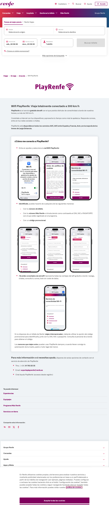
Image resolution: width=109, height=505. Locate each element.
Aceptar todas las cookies (54, 500)
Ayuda (89, 4)
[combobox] (26, 32)
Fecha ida (12, 41)
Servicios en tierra (10, 411)
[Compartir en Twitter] (14, 427)
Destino (60, 29)
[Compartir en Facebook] (18, 427)
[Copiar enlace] (4, 427)
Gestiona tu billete (47, 13)
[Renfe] (7, 4)
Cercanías (6, 13)
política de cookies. (74, 487)
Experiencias (8, 393)
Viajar (5, 76)
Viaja (18, 13)
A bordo (22, 76)
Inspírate (30, 13)
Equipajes (7, 399)
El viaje (13, 76)
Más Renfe (64, 13)
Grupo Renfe (100, 13)
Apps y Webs (8, 465)
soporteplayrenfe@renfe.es (32, 370)
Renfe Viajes (29, 22)
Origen (11, 29)
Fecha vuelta (29, 41)
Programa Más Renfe (11, 405)
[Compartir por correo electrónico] (9, 427)
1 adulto (49, 44)
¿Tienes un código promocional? (17, 51)
